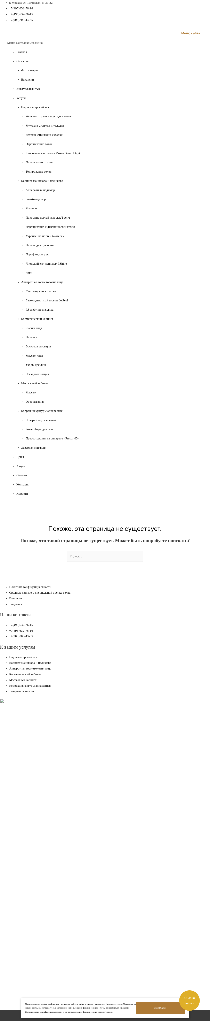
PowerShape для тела (39, 429)
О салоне (22, 61)
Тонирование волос (38, 171)
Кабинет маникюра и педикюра (42, 180)
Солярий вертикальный (41, 420)
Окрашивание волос (39, 144)
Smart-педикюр (36, 199)
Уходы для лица (36, 364)
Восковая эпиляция (38, 346)
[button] (25, 42)
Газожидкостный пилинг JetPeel (47, 300)
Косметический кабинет (37, 318)
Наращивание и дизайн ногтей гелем (50, 226)
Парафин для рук (37, 254)
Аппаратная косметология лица (42, 282)
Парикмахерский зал (35, 107)
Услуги (21, 98)
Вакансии (27, 79)
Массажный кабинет (34, 383)
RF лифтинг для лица (40, 309)
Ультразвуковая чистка (41, 291)
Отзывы (21, 475)
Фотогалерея (29, 70)
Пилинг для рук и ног (40, 245)
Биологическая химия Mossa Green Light (53, 153)
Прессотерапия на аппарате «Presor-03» (52, 438)
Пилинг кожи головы (39, 162)
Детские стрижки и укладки (44, 134)
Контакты (22, 484)
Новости (22, 493)
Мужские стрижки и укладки (45, 125)
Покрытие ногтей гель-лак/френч (48, 217)
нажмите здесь (105, 1012)
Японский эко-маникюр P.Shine (46, 263)
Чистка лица (34, 328)
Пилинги (31, 337)
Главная (21, 52)
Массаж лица (34, 355)
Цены (20, 456)
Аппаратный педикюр (40, 190)
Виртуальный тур (28, 88)
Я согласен (160, 1007)
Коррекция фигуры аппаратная (42, 410)
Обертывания (35, 401)
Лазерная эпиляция (33, 447)
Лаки (29, 272)
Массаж (31, 392)
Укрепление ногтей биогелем (45, 236)
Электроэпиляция (37, 374)
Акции (20, 466)
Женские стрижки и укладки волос (49, 116)
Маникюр (32, 208)
